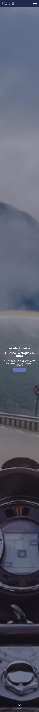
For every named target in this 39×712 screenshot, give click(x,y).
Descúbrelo (20, 370)
